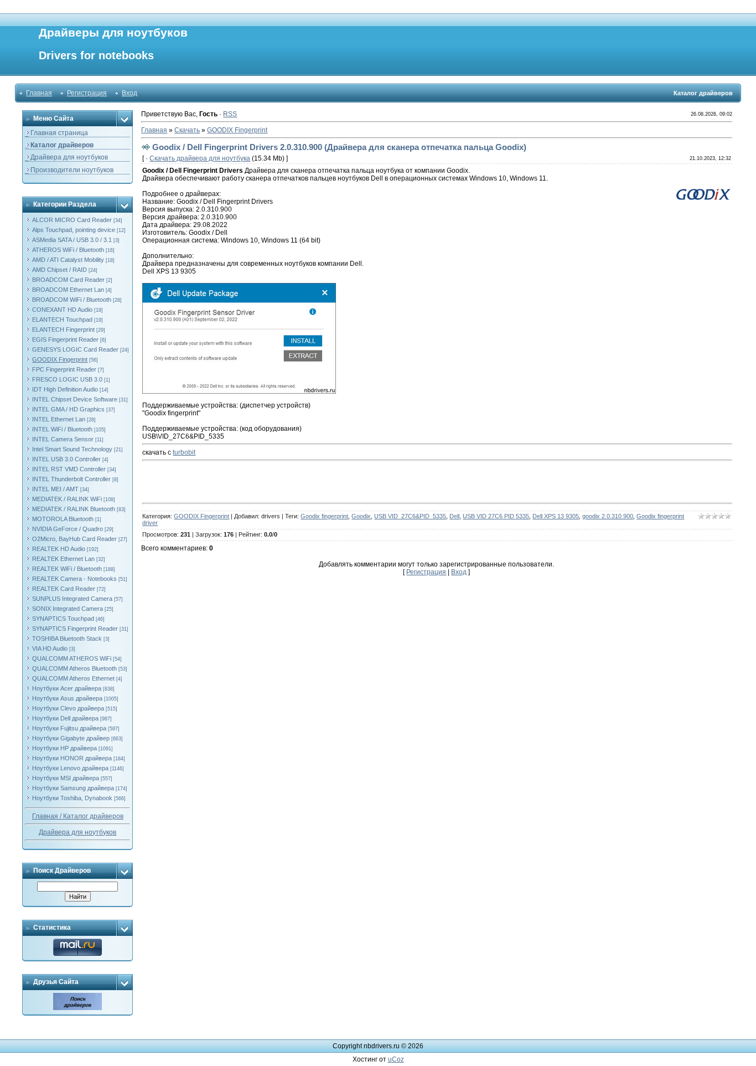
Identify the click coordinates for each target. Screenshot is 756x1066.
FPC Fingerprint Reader (64, 369)
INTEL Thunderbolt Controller (71, 479)
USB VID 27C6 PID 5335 (496, 516)
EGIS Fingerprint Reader (65, 339)
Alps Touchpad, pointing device (73, 229)
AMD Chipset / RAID (59, 269)
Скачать (187, 130)
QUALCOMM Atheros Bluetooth (74, 668)
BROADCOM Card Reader (68, 279)
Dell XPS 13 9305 (555, 516)
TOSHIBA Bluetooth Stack (67, 638)
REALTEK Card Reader (63, 588)
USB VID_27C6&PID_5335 (410, 516)
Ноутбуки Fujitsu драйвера (69, 728)
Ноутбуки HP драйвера (64, 748)
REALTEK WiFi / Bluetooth (67, 568)
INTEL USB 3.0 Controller (66, 459)
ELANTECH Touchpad (62, 319)
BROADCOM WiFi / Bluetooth (71, 299)
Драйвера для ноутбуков (77, 832)
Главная (39, 93)
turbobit (184, 452)
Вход (129, 93)
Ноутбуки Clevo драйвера (68, 708)
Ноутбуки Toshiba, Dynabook (72, 798)
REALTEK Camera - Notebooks (74, 578)
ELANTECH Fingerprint (63, 329)
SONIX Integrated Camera (67, 608)
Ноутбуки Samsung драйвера (73, 788)
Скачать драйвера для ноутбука (199, 158)
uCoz (396, 1059)
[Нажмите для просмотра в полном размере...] (239, 287)
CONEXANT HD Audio (62, 309)
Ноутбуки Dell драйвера (65, 718)
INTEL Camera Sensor (63, 439)
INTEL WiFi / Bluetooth (62, 429)
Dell (454, 516)
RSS (230, 114)
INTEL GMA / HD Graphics (68, 409)
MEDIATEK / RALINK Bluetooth (73, 509)
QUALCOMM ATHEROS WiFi (71, 658)
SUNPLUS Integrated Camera (72, 598)
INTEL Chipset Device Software (74, 399)
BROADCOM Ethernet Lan (68, 289)
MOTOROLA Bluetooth (63, 519)
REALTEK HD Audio (58, 548)
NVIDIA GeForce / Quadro (67, 529)
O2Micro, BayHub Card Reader (74, 538)
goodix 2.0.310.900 (607, 516)
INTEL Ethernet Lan (58, 419)
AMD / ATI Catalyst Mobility (68, 259)
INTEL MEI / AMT (55, 489)
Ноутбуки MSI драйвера (65, 778)
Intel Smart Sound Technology (72, 449)
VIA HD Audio (50, 648)
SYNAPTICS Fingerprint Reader (75, 628)
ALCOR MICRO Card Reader (72, 220)
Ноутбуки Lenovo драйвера (70, 768)
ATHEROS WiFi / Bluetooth (68, 249)
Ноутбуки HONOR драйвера (72, 758)
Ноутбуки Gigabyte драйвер (71, 738)
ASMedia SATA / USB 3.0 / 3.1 (72, 239)
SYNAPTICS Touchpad (63, 618)
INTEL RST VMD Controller (69, 469)
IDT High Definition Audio (65, 389)
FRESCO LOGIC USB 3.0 (67, 379)
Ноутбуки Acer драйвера (66, 688)
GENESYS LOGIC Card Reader (75, 349)
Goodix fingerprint (324, 516)
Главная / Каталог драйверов (77, 816)
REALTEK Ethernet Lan (63, 558)
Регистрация (87, 93)
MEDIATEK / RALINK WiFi (67, 499)
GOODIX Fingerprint (59, 359)
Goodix (361, 516)
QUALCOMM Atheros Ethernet (73, 678)
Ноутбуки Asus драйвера (67, 698)
